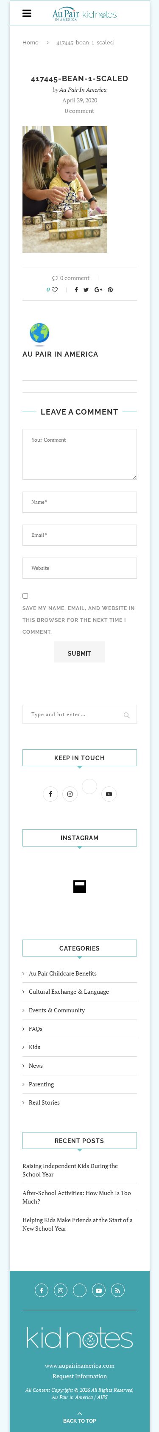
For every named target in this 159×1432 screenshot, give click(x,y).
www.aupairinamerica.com (79, 1365)
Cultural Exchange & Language (69, 991)
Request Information (80, 1376)
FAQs (35, 1029)
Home (30, 42)
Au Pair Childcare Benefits (63, 973)
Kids (34, 1047)
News (36, 1065)
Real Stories (44, 1102)
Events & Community (57, 1010)
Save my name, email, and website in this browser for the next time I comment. (78, 620)
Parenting (41, 1084)
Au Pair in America (82, 89)
